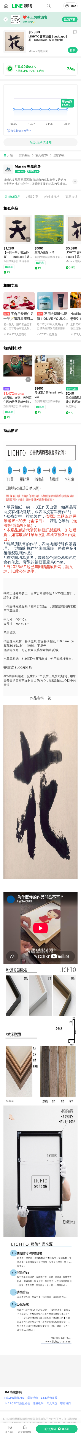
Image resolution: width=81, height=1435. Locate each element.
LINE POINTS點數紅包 (16, 1403)
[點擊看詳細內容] (17, 229)
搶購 (73, 50)
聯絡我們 (65, 1403)
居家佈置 (59, 155)
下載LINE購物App (13, 1397)
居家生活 (24, 155)
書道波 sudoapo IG (17, 667)
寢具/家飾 (41, 155)
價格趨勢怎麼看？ (21, 130)
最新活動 (32, 1397)
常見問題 (52, 1403)
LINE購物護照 (49, 1397)
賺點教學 (38, 1403)
